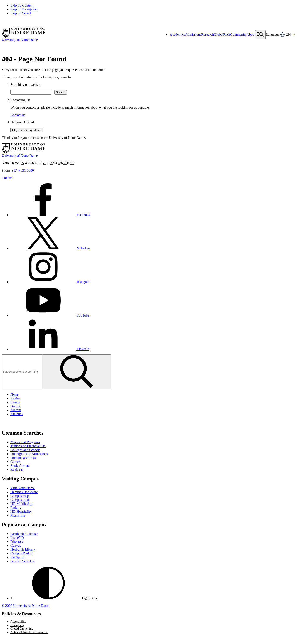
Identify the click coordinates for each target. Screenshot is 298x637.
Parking (15, 507)
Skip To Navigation (24, 9)
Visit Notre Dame (22, 488)
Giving (15, 406)
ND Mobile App (21, 504)
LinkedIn (82, 349)
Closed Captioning (21, 628)
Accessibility (18, 621)
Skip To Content (21, 5)
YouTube (82, 315)
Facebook (83, 215)
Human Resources (23, 458)
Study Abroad (20, 465)
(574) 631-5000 (23, 170)
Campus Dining (21, 553)
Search (60, 92)
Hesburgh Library (22, 549)
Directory (17, 541)
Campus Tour (19, 500)
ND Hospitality (21, 511)
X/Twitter (83, 248)
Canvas (15, 545)
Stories (15, 398)
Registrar (16, 469)
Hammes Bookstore (24, 492)
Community (238, 34)
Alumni (15, 410)
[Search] (76, 371)
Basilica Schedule (22, 561)
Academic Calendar (24, 534)
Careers (15, 461)
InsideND (17, 537)
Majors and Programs (25, 442)
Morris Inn (17, 515)
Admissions (193, 34)
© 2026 (7, 605)
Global (218, 34)
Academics (177, 34)
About (251, 34)
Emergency (17, 625)
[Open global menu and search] (260, 34)
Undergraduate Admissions (29, 454)
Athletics (16, 414)
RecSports (17, 557)
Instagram (83, 282)
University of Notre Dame (31, 605)
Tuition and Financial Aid (28, 446)
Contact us (17, 115)
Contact (7, 178)
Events (15, 402)
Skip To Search (21, 13)
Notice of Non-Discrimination (29, 632)
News (14, 394)
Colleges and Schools (25, 450)
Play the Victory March (26, 130)
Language (272, 34)
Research (207, 34)
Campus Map (19, 496)
